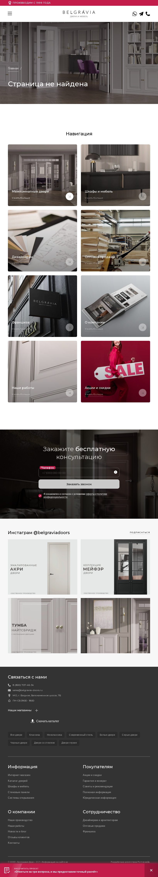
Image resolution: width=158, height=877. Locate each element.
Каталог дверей (17, 780)
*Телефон (47, 467)
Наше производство (20, 820)
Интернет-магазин (19, 774)
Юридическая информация (99, 797)
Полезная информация (97, 792)
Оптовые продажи (94, 825)
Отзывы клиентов (19, 837)
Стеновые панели (19, 792)
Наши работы (16, 825)
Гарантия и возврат (95, 780)
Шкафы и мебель (18, 786)
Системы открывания (21, 797)
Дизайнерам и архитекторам (100, 820)
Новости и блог (17, 831)
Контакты (13, 842)
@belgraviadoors (52, 532)
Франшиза (89, 831)
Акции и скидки (92, 774)
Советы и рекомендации (98, 786)
